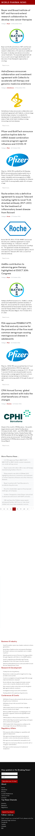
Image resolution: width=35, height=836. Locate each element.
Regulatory (4, 807)
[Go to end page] (33, 508)
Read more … (6, 65)
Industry (3, 803)
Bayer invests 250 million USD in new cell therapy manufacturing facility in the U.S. (17, 469)
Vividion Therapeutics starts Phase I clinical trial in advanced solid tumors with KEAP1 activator (17, 495)
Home (3, 787)
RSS (2, 828)
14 (4, 509)
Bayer (8, 23)
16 (10, 509)
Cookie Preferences (7, 793)
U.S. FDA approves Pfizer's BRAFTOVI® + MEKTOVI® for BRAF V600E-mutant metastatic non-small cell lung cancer (16, 462)
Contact (3, 797)
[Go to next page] (30, 508)
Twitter (3, 824)
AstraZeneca (10, 87)
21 (27, 509)
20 (24, 509)
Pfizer (8, 148)
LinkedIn (3, 826)
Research (4, 805)
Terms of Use (5, 795)
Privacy (3, 791)
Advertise (4, 789)
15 (7, 509)
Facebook (4, 822)
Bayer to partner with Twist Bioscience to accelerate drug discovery (15, 484)
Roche (8, 216)
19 (20, 509)
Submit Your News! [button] (8, 812)
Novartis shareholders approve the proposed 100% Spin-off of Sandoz (16, 490)
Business (9, 403)
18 (17, 509)
